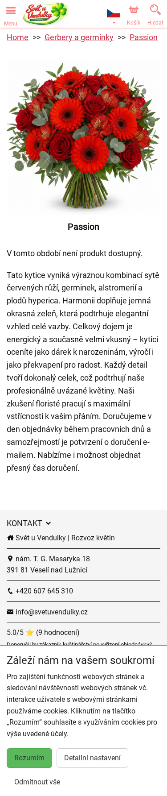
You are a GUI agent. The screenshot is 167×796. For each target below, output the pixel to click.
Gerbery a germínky (79, 37)
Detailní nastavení (92, 758)
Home (18, 37)
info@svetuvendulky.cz (51, 612)
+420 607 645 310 (43, 591)
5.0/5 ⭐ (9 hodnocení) (43, 632)
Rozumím (29, 758)
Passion (144, 37)
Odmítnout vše (37, 782)
